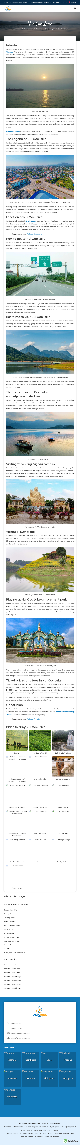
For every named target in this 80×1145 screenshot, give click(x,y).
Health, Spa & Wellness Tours (14, 953)
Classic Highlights (10, 910)
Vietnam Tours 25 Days (12, 988)
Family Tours (8, 929)
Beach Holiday (9, 922)
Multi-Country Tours (11, 941)
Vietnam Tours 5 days (12, 969)
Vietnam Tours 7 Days (35, 719)
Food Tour (7, 949)
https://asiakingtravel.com (21, 1038)
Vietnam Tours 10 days (12, 977)
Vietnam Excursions (34, 234)
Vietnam (9, 52)
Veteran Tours (9, 945)
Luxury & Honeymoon (12, 925)
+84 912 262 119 (16, 1028)
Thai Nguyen (31, 221)
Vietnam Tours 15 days (12, 980)
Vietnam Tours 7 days (12, 973)
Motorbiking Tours (10, 933)
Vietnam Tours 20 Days (12, 984)
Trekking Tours (9, 918)
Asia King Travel (13, 131)
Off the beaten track (11, 937)
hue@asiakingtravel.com (41, 2)
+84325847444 (61, 2)
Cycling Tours (9, 914)
